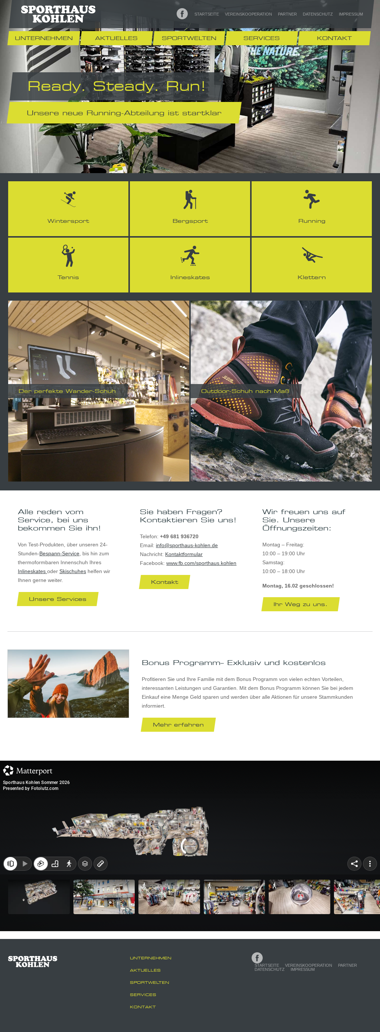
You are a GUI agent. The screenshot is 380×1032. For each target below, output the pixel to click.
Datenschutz (318, 14)
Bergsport (190, 220)
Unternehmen (44, 38)
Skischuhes (72, 571)
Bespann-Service (59, 553)
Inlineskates (190, 277)
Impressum (351, 14)
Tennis (68, 277)
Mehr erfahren (178, 724)
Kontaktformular (184, 554)
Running (311, 220)
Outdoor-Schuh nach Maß (245, 390)
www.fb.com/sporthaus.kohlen (201, 563)
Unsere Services (57, 598)
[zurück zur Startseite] (58, 14)
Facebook (182, 13)
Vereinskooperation (248, 14)
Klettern (312, 277)
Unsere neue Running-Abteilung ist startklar (124, 112)
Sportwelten (189, 38)
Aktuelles (116, 38)
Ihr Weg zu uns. (300, 604)
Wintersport (68, 220)
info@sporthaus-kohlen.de (187, 545)
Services (261, 38)
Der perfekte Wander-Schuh (67, 390)
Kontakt (334, 38)
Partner (287, 14)
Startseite (206, 14)
